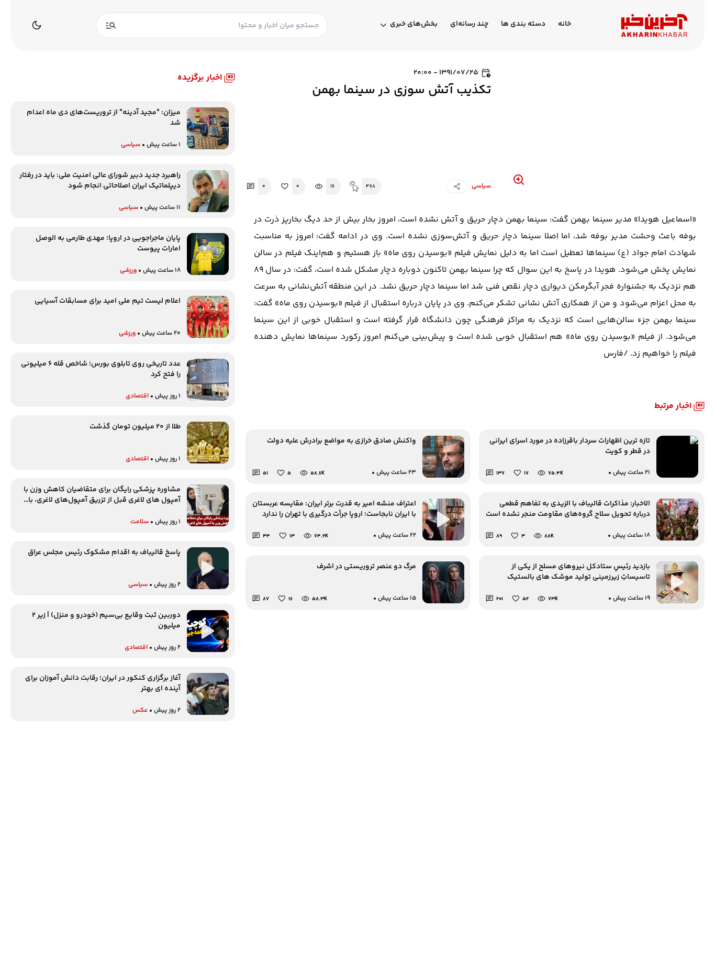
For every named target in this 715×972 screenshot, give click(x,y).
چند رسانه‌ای (469, 24)
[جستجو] (111, 25)
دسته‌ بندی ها (523, 24)
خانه (564, 24)
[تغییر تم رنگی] (36, 25)
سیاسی (481, 186)
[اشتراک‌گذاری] (456, 186)
